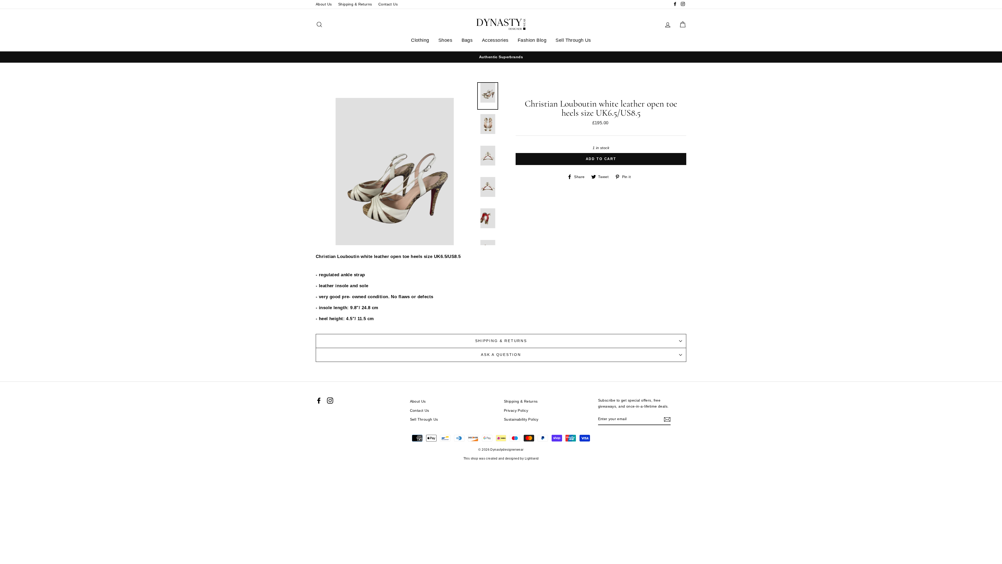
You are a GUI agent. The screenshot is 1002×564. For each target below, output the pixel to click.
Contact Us (388, 4)
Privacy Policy (516, 410)
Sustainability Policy (521, 419)
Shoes (445, 40)
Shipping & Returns (355, 4)
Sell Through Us (573, 40)
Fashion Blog (532, 40)
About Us (324, 4)
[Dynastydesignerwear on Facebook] (319, 400)
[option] (501, 57)
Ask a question (501, 355)
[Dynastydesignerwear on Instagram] (330, 400)
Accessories (495, 40)
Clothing (420, 40)
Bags (467, 40)
